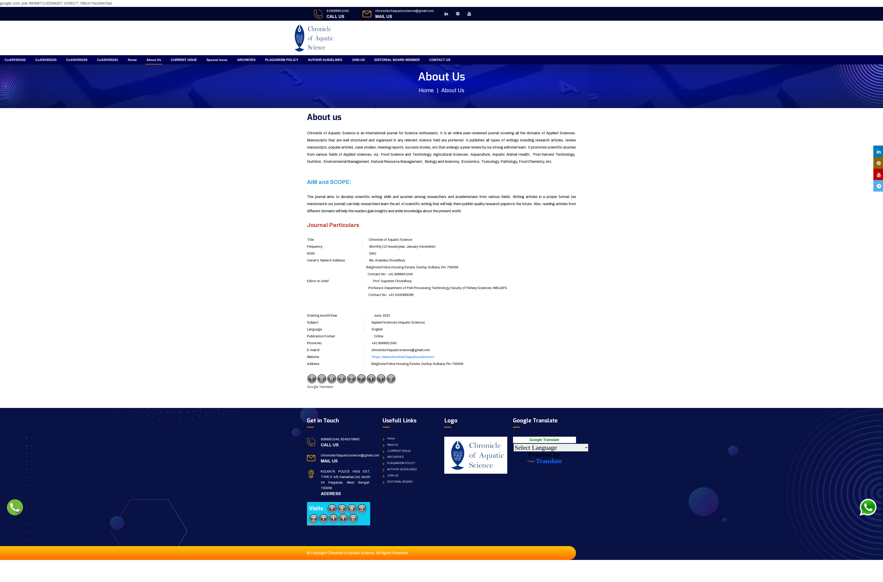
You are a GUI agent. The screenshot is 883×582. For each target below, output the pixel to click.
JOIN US (358, 60)
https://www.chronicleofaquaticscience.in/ (403, 357)
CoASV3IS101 (107, 60)
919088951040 (338, 11)
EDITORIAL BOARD (400, 481)
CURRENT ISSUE (184, 60)
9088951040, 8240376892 (340, 439)
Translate (549, 460)
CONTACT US (439, 60)
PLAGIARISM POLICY (281, 60)
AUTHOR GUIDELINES (325, 60)
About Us (153, 60)
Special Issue (216, 60)
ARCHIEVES (246, 60)
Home (132, 60)
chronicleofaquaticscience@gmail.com (404, 11)
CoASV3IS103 (46, 60)
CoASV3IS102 (15, 60)
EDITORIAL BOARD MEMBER (397, 60)
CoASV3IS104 (76, 60)
